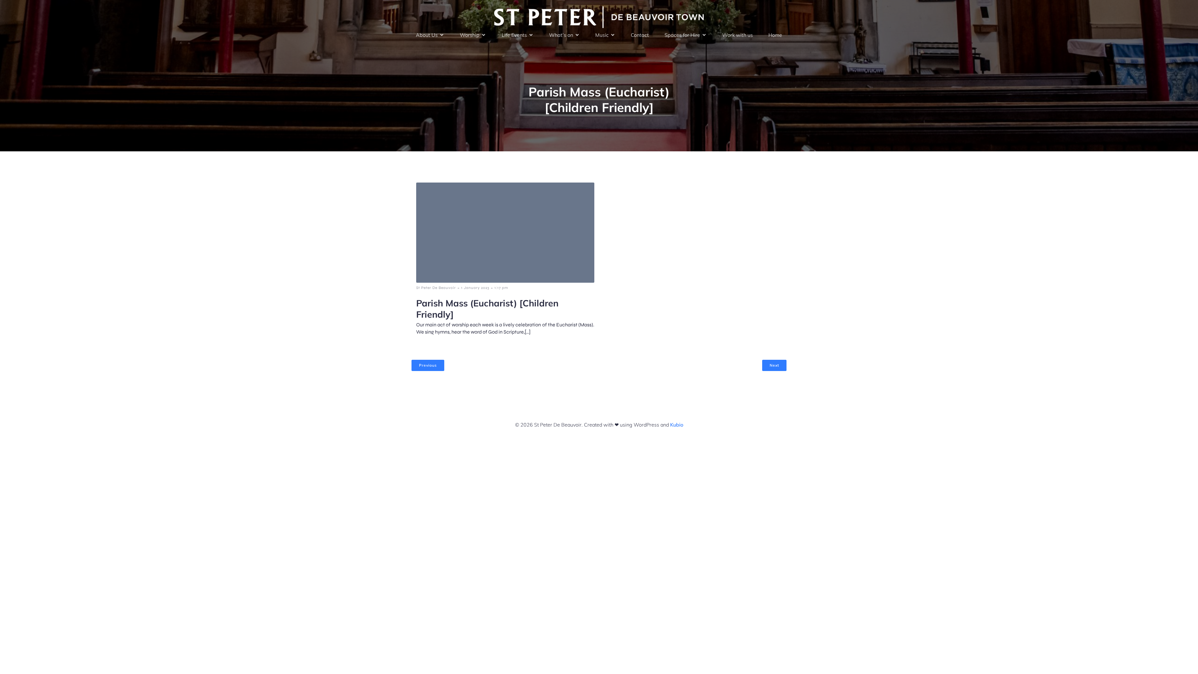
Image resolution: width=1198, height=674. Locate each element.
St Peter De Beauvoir (436, 288)
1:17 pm (501, 288)
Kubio (676, 425)
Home (775, 35)
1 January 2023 (475, 288)
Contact (640, 35)
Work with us (737, 35)
